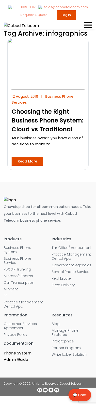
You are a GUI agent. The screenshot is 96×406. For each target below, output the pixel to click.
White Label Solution (69, 354)
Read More (27, 161)
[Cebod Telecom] (21, 25)
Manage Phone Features (65, 332)
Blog (56, 324)
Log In (66, 15)
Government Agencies (71, 265)
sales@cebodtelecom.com (65, 7)
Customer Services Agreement (20, 326)
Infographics (63, 341)
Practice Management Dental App (23, 304)
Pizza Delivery (63, 285)
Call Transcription (19, 283)
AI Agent (11, 289)
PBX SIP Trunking (17, 269)
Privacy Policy (15, 335)
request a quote (34, 15)
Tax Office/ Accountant (72, 248)
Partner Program (66, 348)
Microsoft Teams (18, 276)
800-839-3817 (24, 7)
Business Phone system (17, 250)
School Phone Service (70, 272)
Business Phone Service (17, 261)
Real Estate (61, 278)
